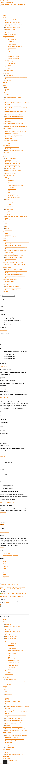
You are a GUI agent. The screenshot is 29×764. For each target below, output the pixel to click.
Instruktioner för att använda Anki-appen (14, 118)
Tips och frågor (6, 73)
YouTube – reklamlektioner (13, 58)
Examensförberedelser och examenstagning (14, 135)
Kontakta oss (8, 121)
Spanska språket (9, 66)
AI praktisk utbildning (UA (10, 143)
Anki (9, 53)
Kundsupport (5, 101)
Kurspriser (5, 82)
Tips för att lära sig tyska (10, 75)
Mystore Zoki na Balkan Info (11, 29)
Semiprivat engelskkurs (13, 61)
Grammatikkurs (11, 63)
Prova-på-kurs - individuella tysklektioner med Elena (16, 126)
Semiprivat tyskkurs (12, 39)
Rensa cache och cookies (10, 119)
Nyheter (4, 564)
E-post (1, 522)
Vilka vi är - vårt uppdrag (10, 19)
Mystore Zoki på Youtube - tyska (12, 25)
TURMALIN (6, 602)
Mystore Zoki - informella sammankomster (14, 30)
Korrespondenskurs (12, 49)
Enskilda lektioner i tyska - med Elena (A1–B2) (15, 124)
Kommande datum (12, 54)
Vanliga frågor (8, 80)
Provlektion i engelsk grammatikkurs (13, 148)
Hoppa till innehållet (4, 0)
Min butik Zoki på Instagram (11, 32)
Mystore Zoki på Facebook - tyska (12, 22)
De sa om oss (8, 20)
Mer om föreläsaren (4, 397)
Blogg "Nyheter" (6, 152)
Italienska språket (9, 70)
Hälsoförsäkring (8, 95)
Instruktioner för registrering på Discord (13, 114)
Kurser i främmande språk (8, 36)
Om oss (4, 563)
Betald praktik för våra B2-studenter (13, 97)
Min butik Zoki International (8, 142)
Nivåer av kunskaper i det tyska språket (13, 130)
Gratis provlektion (6, 145)
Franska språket (8, 90)
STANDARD (3, 456)
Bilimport (7, 94)
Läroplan (4, 85)
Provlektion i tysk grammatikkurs (12, 147)
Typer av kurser (6, 566)
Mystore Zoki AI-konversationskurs (15, 46)
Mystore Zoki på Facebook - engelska (13, 24)
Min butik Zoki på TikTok (10, 34)
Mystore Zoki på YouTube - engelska (13, 27)
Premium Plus (11, 41)
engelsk (7, 60)
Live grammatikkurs (12, 44)
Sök (1, 295)
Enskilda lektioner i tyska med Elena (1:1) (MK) (13, 123)
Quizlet (9, 51)
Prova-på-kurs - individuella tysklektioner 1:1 (14, 150)
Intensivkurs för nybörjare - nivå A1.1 (10, 140)
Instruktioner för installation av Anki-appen (14, 116)
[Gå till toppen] (0, 604)
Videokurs (10, 42)
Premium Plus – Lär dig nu (13, 56)
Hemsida (4, 15)
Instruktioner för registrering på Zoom (13, 106)
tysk (6, 37)
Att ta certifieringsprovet (8, 128)
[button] (14, 294)
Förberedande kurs (12, 48)
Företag (4, 92)
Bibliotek (4, 99)
